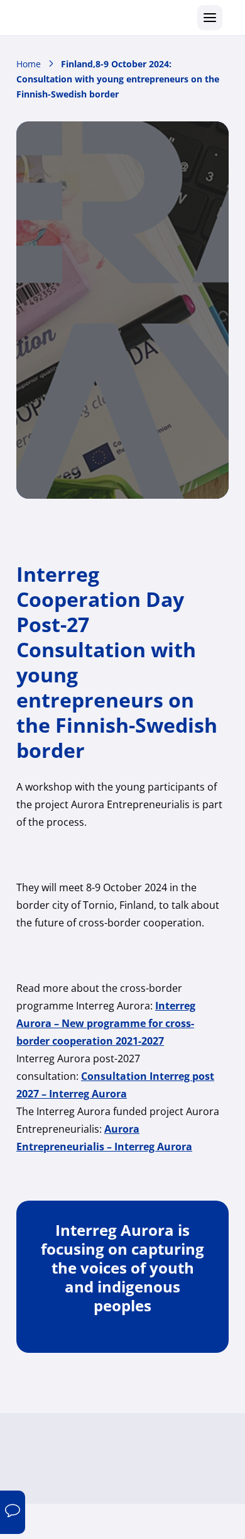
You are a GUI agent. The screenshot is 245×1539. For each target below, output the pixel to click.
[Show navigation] (209, 17)
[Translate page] (12, 1512)
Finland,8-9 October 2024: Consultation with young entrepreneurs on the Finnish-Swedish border (117, 79)
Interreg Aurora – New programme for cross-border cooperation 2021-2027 (105, 1023)
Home (28, 64)
